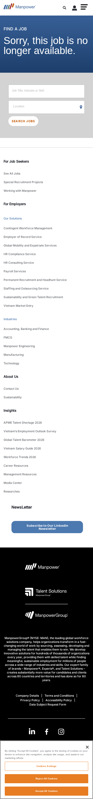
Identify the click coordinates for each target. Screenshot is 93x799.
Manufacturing (14, 354)
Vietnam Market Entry (18, 305)
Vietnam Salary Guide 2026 (22, 448)
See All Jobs (12, 173)
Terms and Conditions (59, 695)
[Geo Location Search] (81, 107)
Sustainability (13, 397)
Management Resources (20, 474)
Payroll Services (15, 271)
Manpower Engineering (19, 346)
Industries (10, 319)
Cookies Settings (46, 766)
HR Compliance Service (20, 254)
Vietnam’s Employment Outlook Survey (30, 431)
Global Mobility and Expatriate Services (30, 245)
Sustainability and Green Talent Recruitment (33, 297)
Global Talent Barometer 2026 (24, 440)
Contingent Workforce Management (28, 228)
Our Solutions (13, 218)
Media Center (13, 483)
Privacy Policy (30, 700)
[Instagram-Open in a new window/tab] (61, 732)
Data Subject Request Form (47, 704)
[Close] (87, 747)
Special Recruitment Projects (23, 182)
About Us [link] (11, 376)
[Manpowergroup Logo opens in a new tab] (46, 616)
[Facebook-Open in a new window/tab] (46, 732)
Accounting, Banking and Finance (26, 329)
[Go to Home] (20, 8)
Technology (11, 363)
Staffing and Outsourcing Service (26, 288)
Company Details (27, 695)
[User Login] (74, 9)
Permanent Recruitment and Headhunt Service (35, 280)
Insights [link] (10, 410)
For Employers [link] (15, 204)
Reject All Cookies (46, 778)
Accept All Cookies (46, 791)
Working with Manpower (20, 190)
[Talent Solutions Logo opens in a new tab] (46, 592)
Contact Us (11, 388)
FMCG (8, 337)
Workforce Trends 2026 (20, 457)
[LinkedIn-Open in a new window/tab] (32, 731)
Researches (12, 491)
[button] (84, 7)
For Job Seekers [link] (16, 161)
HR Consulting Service (19, 262)
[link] (46, 732)
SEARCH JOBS (23, 121)
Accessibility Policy (59, 700)
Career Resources (16, 465)
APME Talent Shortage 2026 (23, 422)
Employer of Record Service (23, 237)
